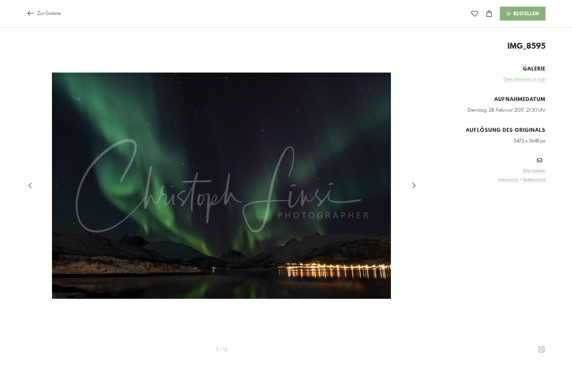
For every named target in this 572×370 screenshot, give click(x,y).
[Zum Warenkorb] (489, 13)
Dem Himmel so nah (524, 79)
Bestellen (525, 14)
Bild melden (534, 171)
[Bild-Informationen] (542, 349)
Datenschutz (534, 180)
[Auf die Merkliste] (475, 13)
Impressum (508, 180)
